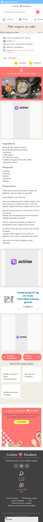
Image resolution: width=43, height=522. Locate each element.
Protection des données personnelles (21, 506)
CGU (30, 501)
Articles (25, 19)
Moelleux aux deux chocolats (10, 394)
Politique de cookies (29, 498)
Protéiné (30, 50)
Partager (37, 63)
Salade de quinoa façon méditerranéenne (10, 376)
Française (10, 52)
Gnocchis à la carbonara (29, 375)
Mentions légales (17, 501)
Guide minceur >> (11, 2)
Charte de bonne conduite (21, 503)
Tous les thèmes (12, 498)
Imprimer (22, 63)
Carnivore (21, 50)
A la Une (9, 19)
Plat (15, 50)
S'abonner (21, 422)
